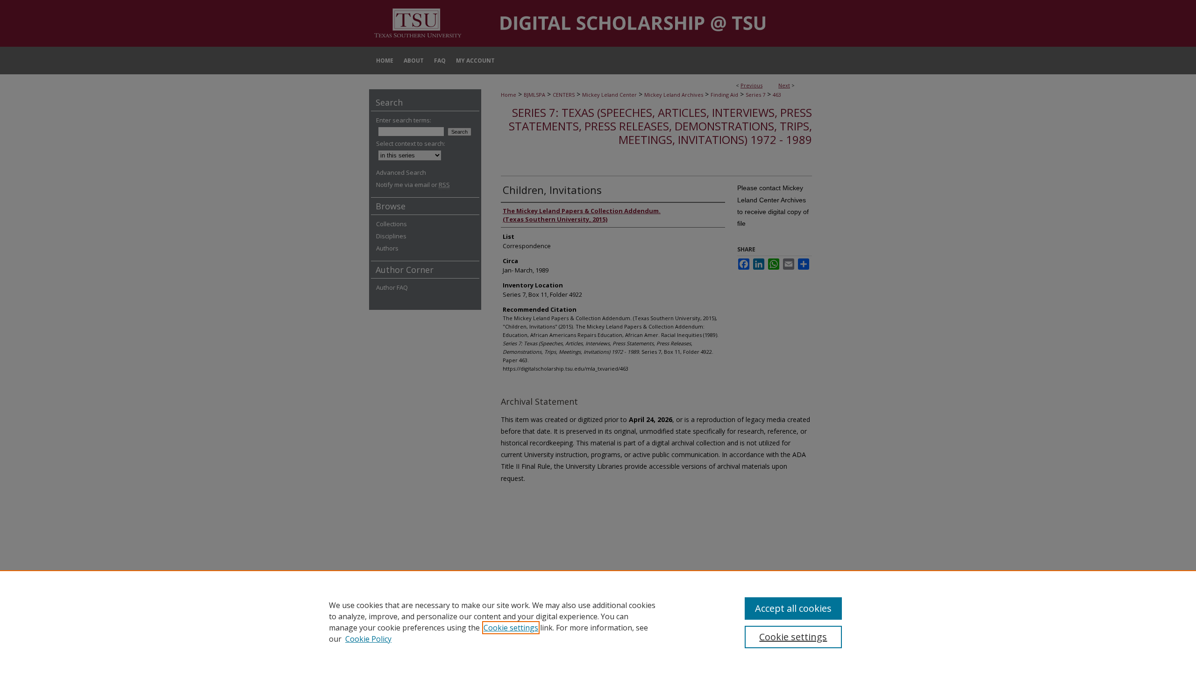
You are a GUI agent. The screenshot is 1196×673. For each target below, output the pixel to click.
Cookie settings (511, 628)
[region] (598, 621)
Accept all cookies (793, 608)
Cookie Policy (368, 639)
